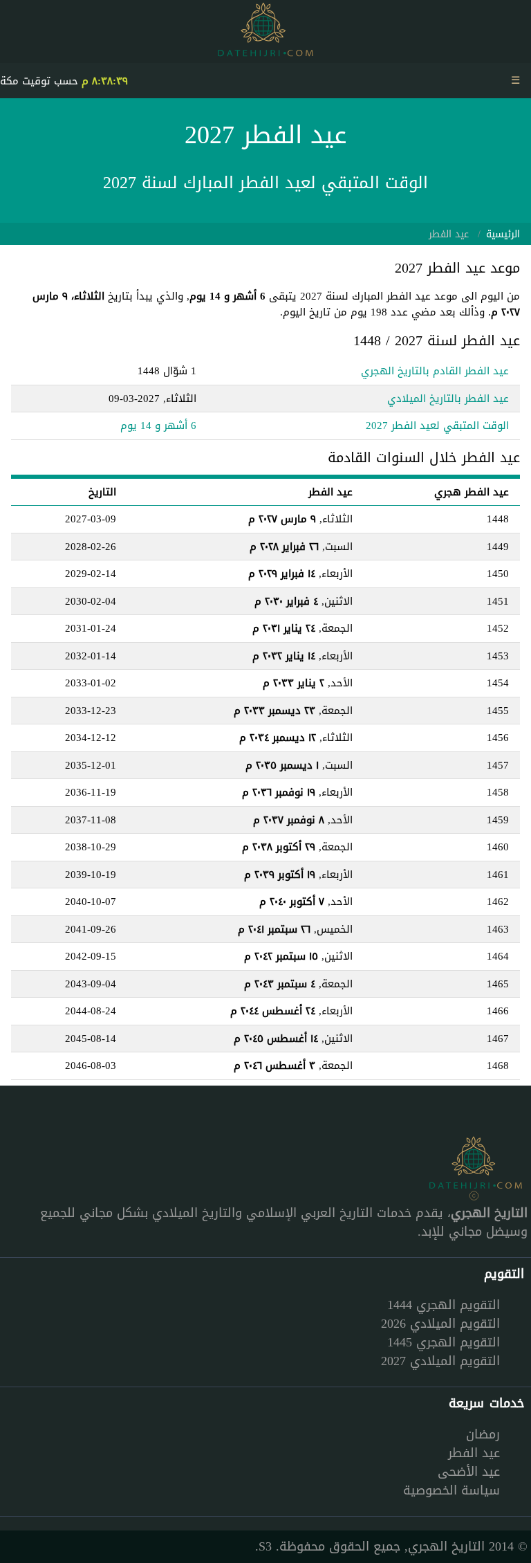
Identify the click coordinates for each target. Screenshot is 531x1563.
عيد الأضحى (469, 1471)
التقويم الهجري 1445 (443, 1342)
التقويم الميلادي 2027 (440, 1361)
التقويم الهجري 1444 (443, 1305)
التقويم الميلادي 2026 (440, 1323)
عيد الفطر (474, 1453)
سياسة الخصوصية (451, 1490)
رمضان (483, 1434)
